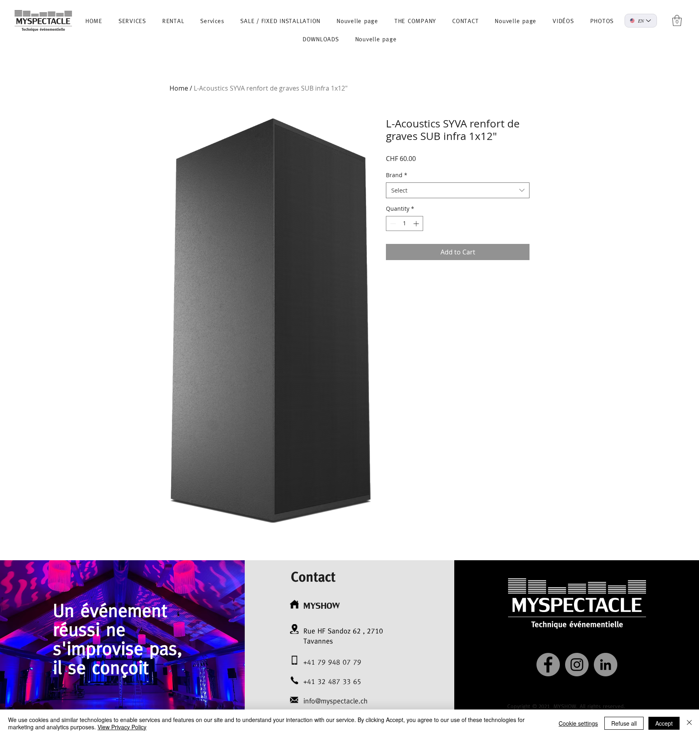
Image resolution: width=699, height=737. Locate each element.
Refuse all (624, 723)
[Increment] (417, 223)
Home (178, 88)
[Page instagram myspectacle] (577, 664)
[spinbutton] (404, 223)
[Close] (689, 723)
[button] (677, 20)
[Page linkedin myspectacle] (605, 664)
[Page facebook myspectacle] (548, 664)
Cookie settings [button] (578, 723)
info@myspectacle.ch (335, 701)
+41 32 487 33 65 (332, 681)
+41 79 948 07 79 (332, 662)
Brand (396, 175)
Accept (664, 723)
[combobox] (458, 190)
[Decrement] (392, 223)
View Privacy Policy (121, 727)
